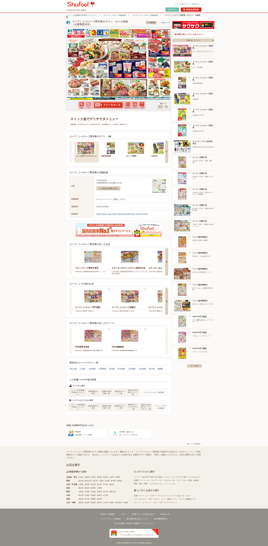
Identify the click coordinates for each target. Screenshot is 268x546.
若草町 (112, 369)
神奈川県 (88, 481)
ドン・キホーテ (151, 496)
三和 (160, 502)
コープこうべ (147, 502)
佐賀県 (87, 503)
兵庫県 (87, 492)
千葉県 (101, 481)
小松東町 (92, 369)
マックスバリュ (164, 496)
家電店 (136, 480)
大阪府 (80, 492)
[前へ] (70, 152)
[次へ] (166, 152)
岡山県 (80, 495)
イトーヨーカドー (140, 499)
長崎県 (93, 503)
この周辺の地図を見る (108, 188)
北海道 (80, 477)
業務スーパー (139, 496)
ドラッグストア (176, 477)
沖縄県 (125, 503)
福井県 (111, 484)
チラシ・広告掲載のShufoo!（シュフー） (81, 15)
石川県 (105, 484)
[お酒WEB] (162, 148)
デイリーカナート (170, 502)
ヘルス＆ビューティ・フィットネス (162, 484)
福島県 (117, 477)
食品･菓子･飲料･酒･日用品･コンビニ (155, 477)
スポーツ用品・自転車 (190, 480)
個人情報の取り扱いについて (137, 519)
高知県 (99, 499)
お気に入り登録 (109, 289)
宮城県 (99, 477)
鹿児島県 (118, 503)
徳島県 (80, 499)
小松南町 (142, 369)
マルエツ (156, 499)
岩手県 (93, 477)
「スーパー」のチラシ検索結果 (114, 15)
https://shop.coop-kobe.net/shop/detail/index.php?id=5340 (122, 214)
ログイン (172, 9)
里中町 (152, 369)
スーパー (137, 477)
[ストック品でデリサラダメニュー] (87, 148)
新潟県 (93, 484)
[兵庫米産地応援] (112, 148)
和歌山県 (112, 492)
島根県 (99, 495)
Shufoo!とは (164, 514)
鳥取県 (93, 495)
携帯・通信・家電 (140, 484)
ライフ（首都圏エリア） (188, 499)
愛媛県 (93, 499)
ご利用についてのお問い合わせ (143, 514)
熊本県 (99, 503)
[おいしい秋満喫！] (137, 148)
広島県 (87, 495)
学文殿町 (121, 369)
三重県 (99, 488)
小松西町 (132, 369)
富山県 (99, 484)
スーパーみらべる (177, 496)
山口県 (105, 495)
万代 (150, 499)
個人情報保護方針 (160, 519)
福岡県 (80, 503)
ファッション (145, 480)
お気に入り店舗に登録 (164, 22)
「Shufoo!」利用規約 (107, 514)
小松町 (82, 369)
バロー (155, 502)
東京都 (80, 481)
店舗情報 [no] (151, 22)
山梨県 (80, 484)
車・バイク (177, 480)
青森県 (87, 477)
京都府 (93, 492)
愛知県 (80, 488)
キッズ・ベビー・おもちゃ (161, 480)
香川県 (87, 499)
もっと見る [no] (194, 366)
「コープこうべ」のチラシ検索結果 (144, 15)
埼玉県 (94, 481)
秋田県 (105, 477)
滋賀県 (99, 492)
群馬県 (119, 481)
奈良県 (105, 492)
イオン (187, 496)
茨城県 (107, 481)
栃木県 (113, 481)
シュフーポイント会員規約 (111, 519)
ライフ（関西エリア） (169, 499)
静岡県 (87, 488)
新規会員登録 (191, 9)
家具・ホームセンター (191, 477)
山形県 (111, 477)
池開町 (160, 369)
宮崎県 (111, 503)
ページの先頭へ (194, 444)
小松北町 (73, 369)
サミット (137, 502)
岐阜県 (93, 488)
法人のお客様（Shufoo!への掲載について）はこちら (134, 523)
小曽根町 (102, 369)
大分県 (105, 503)
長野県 (87, 484)
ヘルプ (122, 514)
